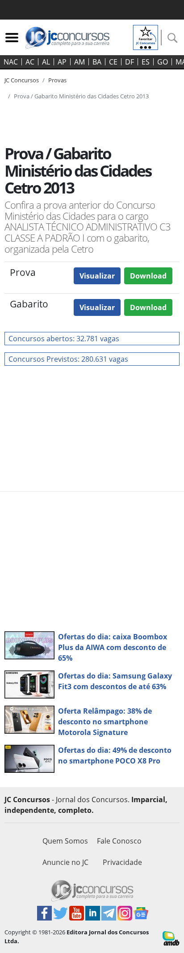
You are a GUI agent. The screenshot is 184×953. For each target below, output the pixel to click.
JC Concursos (21, 80)
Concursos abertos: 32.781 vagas (63, 338)
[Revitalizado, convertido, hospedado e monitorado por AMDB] (171, 938)
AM (79, 61)
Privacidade (122, 862)
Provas (57, 80)
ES (146, 61)
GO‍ (162, 61)
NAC (11, 61)
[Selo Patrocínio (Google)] (145, 36)
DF (129, 61)
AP (62, 61)
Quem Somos (65, 841)
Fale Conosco (119, 841)
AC (29, 61)
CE (113, 61)
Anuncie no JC (65, 862)
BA (96, 61)
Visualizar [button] (97, 276)
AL (46, 61)
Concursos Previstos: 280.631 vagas (68, 359)
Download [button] (148, 276)
